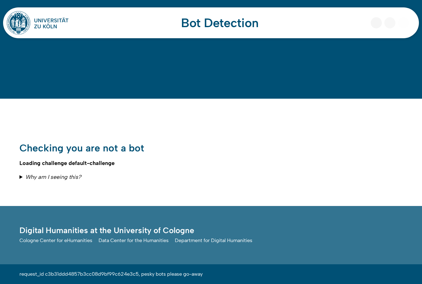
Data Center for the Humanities (134, 240)
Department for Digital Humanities (213, 240)
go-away (193, 274)
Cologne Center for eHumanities (55, 240)
